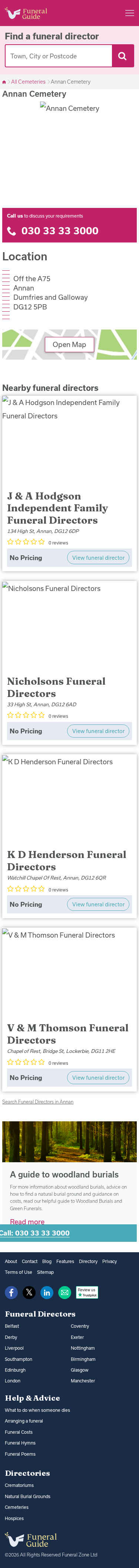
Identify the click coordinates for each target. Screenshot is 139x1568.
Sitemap (45, 1272)
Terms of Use (18, 1272)
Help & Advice (32, 1397)
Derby (11, 1337)
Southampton (18, 1359)
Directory (88, 1261)
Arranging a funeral (24, 1420)
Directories (27, 1473)
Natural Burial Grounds (27, 1496)
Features (65, 1261)
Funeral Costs (19, 1432)
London (12, 1380)
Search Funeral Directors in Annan (37, 1101)
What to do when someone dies (37, 1410)
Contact (29, 1261)
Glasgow (80, 1370)
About (11, 1261)
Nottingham (83, 1348)
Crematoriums (19, 1485)
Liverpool (14, 1348)
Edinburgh (15, 1370)
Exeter (77, 1337)
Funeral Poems (20, 1454)
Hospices (14, 1518)
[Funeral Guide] (4, 82)
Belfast (12, 1326)
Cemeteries (17, 1507)
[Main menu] (129, 13)
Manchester (83, 1380)
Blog (47, 1261)
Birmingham (83, 1359)
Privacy (109, 1261)
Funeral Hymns (20, 1442)
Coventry (80, 1326)
